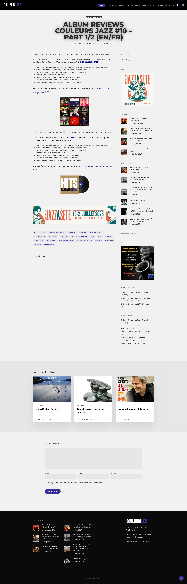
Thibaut (79, 43)
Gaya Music (83, 232)
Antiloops (42, 232)
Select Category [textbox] (127, 60)
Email (80, 473)
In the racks (94, 18)
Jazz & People (52, 236)
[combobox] (137, 60)
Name (47, 473)
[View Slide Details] (74, 215)
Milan (93, 236)
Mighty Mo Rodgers (82, 236)
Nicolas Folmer (38, 240)
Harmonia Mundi (95, 232)
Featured (39, 379)
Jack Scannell (126, 338)
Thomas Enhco (109, 240)
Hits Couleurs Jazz (39, 236)
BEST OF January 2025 (137, 343)
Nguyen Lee (109, 236)
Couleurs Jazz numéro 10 (56, 232)
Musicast (100, 236)
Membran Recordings (66, 236)
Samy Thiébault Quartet (66, 240)
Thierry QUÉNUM (41, 419)
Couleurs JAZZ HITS (83, 379)
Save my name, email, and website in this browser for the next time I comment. (75, 483)
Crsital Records (72, 232)
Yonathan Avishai (49, 244)
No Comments (105, 43)
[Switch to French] (177, 5)
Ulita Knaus (37, 244)
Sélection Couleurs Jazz (84, 240)
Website (114, 473)
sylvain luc (98, 240)
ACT (35, 232)
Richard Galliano (51, 240)
